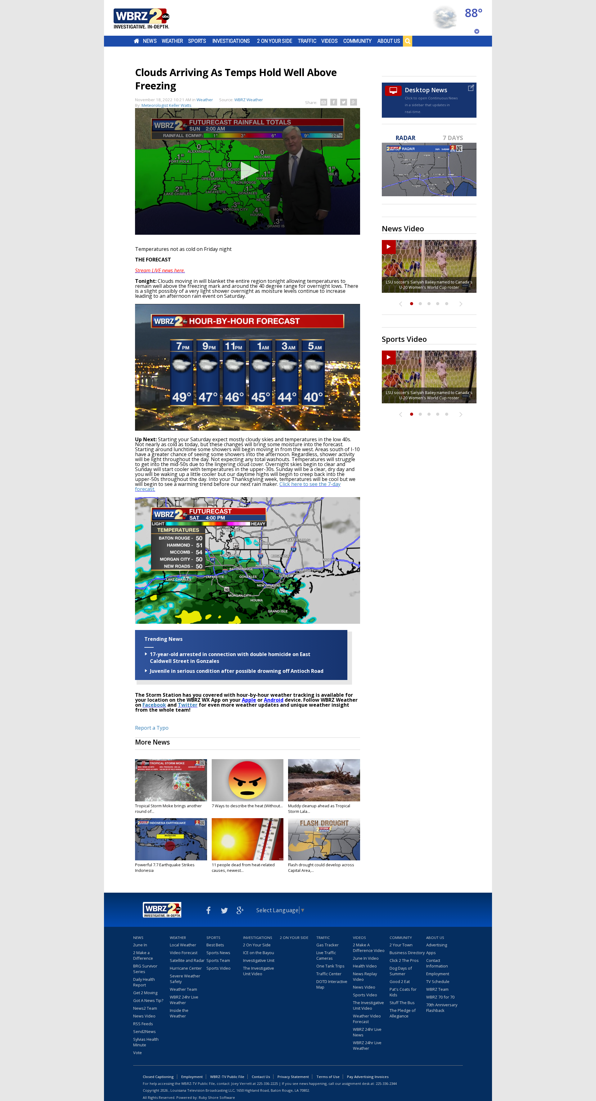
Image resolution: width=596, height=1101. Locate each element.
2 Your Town (401, 945)
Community (357, 41)
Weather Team (183, 989)
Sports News (218, 952)
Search (407, 41)
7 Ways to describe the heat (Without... (247, 806)
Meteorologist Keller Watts (167, 105)
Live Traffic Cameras (326, 955)
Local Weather (183, 945)
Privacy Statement (293, 1076)
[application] (247, 171)
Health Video (365, 966)
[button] (247, 170)
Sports (197, 41)
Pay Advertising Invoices (368, 1076)
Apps (431, 952)
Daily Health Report (144, 982)
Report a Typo (152, 727)
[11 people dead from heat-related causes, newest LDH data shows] (248, 839)
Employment (437, 973)
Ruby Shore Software (217, 1097)
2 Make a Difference (143, 955)
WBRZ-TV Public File (227, 1076)
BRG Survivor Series (145, 968)
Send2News (144, 1031)
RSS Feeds (143, 1023)
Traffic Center (328, 973)
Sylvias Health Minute (146, 1042)
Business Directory (407, 952)
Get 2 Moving (145, 992)
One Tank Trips (330, 966)
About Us (388, 41)
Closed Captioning (158, 1076)
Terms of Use (328, 1076)
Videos (329, 41)
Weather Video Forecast (367, 1018)
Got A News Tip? (148, 1000)
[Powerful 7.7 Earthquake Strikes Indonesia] (171, 839)
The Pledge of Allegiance (403, 1013)
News (149, 41)
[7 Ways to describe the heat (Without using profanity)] (248, 780)
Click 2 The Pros (404, 960)
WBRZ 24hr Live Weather (184, 999)
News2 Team (145, 1008)
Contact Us (261, 1076)
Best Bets (215, 945)
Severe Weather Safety (185, 978)
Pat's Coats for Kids (403, 992)
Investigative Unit (258, 960)
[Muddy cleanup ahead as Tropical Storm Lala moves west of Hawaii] (324, 780)
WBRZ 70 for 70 (440, 997)
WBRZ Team (437, 989)
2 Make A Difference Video (369, 947)
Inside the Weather (179, 1013)
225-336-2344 (386, 1083)
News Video (144, 1016)
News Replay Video (365, 976)
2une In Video (366, 958)
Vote (137, 1052)
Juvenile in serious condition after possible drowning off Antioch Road (236, 671)
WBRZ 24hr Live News (367, 1032)
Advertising (436, 945)
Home (136, 41)
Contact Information (437, 963)
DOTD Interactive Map (331, 984)
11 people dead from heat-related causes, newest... (243, 867)
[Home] (149, 17)
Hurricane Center (186, 968)
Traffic (307, 41)
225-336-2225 (267, 1083)
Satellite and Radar (187, 960)
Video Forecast (183, 952)
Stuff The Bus (402, 1002)
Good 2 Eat (400, 981)
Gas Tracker (327, 945)
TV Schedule (437, 981)
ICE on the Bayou (258, 952)
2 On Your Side (274, 41)
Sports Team (218, 960)
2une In (140, 945)
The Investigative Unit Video (258, 970)
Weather (172, 41)
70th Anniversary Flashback (441, 1007)
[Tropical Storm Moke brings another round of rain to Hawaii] (171, 780)
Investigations (231, 41)
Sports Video (218, 968)
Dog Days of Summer (401, 970)
